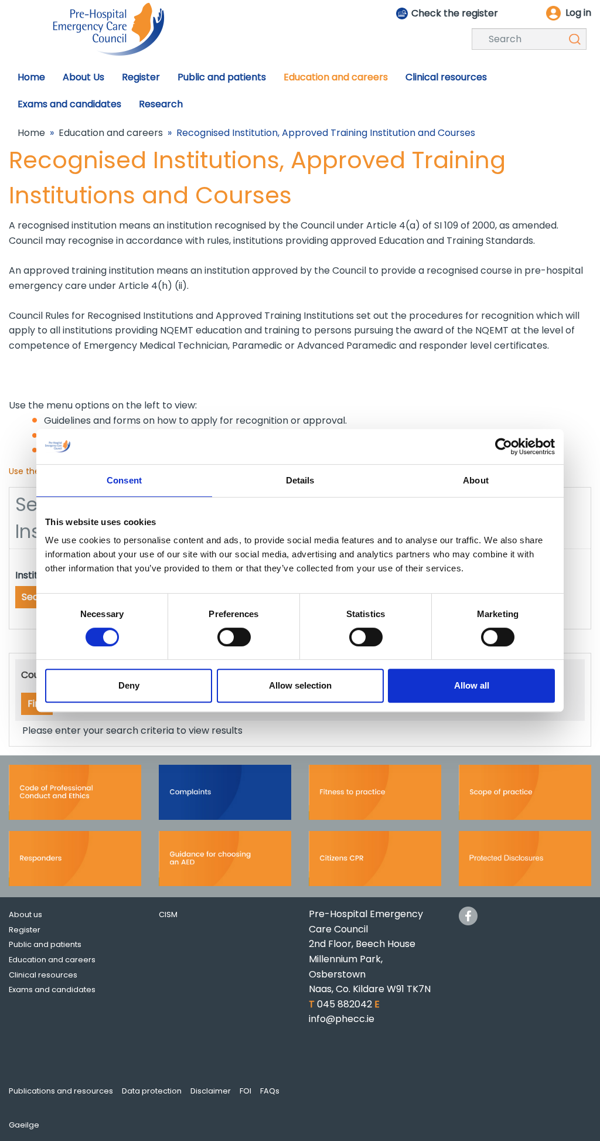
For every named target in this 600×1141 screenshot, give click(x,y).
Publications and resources (61, 1091)
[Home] (108, 28)
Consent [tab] (124, 480)
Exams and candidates (52, 989)
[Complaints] (225, 796)
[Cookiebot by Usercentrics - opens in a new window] (503, 446)
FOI (245, 1091)
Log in (578, 12)
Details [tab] (300, 480)
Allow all (471, 685)
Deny (128, 685)
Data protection (152, 1091)
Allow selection (300, 685)
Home (31, 132)
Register (24, 930)
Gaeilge (24, 1125)
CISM (168, 914)
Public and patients (45, 944)
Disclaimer (210, 1091)
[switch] (234, 637)
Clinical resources (43, 975)
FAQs (269, 1091)
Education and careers (111, 132)
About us (25, 914)
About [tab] (476, 480)
